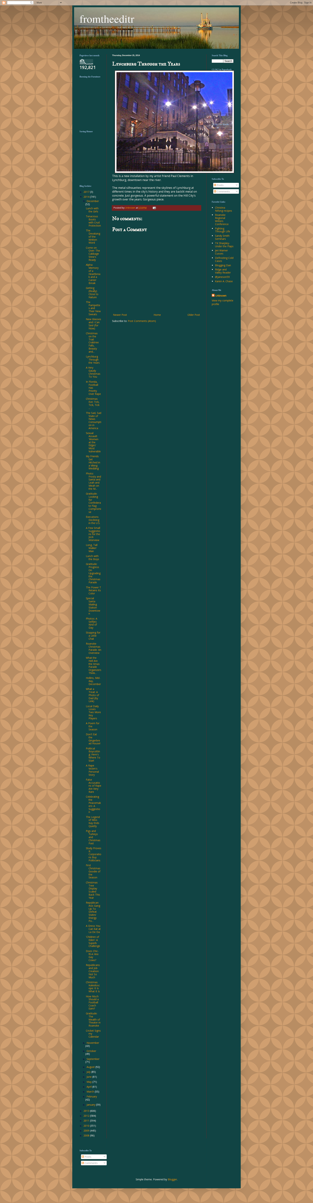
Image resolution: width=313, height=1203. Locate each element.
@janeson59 (222, 277)
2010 (87, 1125)
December (93, 201)
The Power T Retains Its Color (93, 590)
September (93, 1059)
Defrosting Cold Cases (224, 259)
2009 (87, 1130)
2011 (87, 1120)
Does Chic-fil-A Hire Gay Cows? (92, 955)
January (91, 1104)
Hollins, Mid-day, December (93, 681)
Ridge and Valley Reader (223, 271)
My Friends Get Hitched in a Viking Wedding (93, 462)
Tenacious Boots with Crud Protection (93, 221)
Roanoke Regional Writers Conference (222, 219)
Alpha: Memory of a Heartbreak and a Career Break (93, 274)
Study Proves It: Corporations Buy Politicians (93, 854)
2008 (87, 1135)
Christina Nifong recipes (223, 209)
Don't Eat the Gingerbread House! (93, 739)
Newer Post (120, 314)
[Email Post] (154, 207)
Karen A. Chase (224, 281)
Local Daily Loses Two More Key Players (93, 712)
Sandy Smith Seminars (222, 237)
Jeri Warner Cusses (221, 252)
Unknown (220, 295)
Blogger (172, 1179)
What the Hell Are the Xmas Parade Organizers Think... (93, 665)
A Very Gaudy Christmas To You (93, 372)
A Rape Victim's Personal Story (92, 770)
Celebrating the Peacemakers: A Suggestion (93, 804)
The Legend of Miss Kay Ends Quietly (93, 821)
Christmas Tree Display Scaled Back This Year (93, 890)
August (91, 1067)
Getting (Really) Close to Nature (92, 292)
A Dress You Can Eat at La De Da (93, 929)
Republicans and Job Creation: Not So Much (93, 971)
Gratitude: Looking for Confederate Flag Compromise (93, 503)
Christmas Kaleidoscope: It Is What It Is (93, 986)
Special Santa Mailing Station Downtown (93, 606)
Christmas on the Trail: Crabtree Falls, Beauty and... (92, 342)
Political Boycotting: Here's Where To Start (93, 754)
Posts (220, 185)
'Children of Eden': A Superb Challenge (93, 941)
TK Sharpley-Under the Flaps (224, 244)
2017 (87, 192)
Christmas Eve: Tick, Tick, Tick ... (92, 403)
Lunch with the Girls (92, 210)
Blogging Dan (223, 265)
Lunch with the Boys (92, 557)
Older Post (193, 314)
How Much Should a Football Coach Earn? (92, 1002)
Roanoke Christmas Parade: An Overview (93, 648)
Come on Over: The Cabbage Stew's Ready (93, 254)
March (91, 1091)
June (89, 1076)
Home (157, 314)
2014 (87, 196)
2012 (87, 1115)
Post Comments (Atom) (142, 321)
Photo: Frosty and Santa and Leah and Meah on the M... (93, 481)
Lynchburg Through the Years (93, 359)
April (89, 1086)
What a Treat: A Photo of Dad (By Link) (92, 695)
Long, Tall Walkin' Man (91, 548)
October (91, 1051)
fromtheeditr (107, 18)
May (89, 1081)
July (89, 1072)
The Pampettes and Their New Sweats (93, 308)
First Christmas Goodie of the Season (93, 871)
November (93, 1042)
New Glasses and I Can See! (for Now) (93, 323)
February (92, 1096)
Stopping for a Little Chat (93, 635)
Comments (223, 191)
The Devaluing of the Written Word (93, 236)
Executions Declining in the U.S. (93, 520)
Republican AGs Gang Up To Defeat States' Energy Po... (93, 912)
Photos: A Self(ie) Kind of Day (91, 623)
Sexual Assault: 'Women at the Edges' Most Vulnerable (93, 442)
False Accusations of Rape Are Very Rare (93, 785)
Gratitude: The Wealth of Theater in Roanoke (93, 1019)
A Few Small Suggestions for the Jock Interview (93, 534)
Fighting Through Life (222, 230)
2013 (87, 1110)
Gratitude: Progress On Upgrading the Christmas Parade (93, 573)
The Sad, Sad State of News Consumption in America (93, 420)
